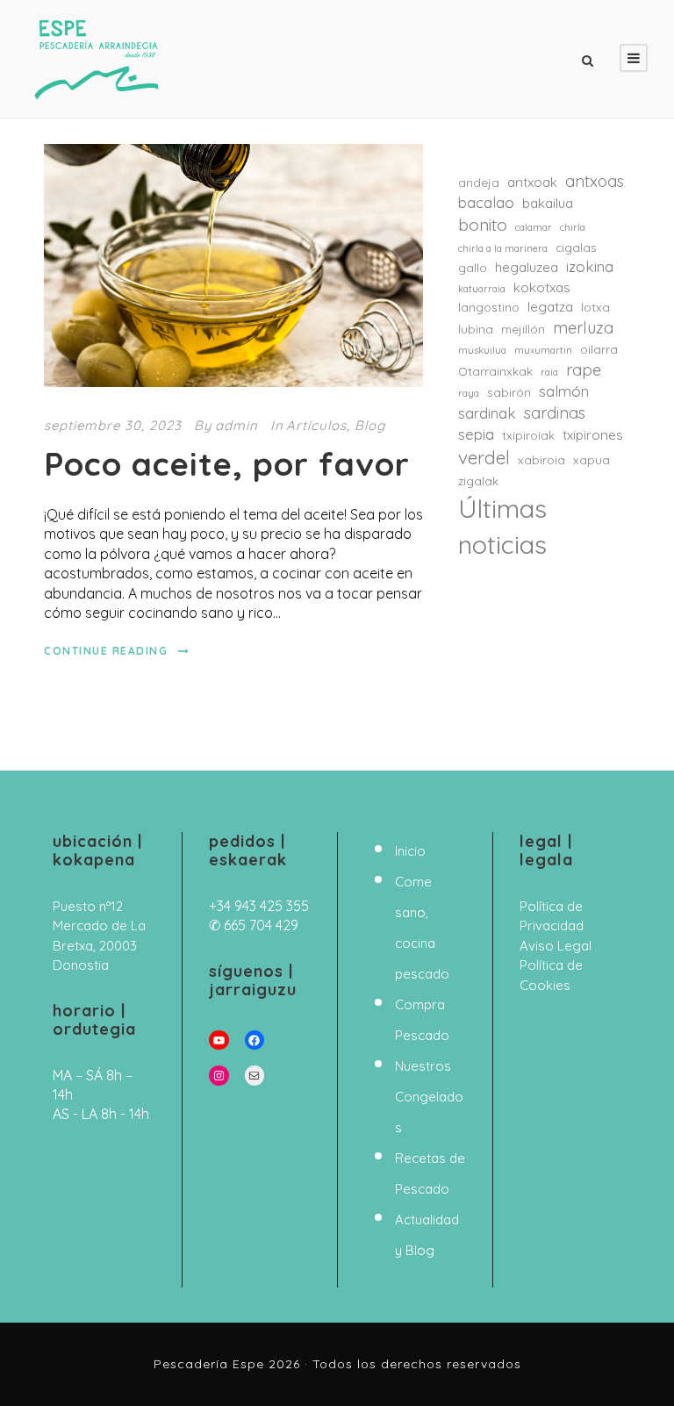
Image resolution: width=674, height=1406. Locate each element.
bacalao (486, 202)
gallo (472, 268)
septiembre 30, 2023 (113, 425)
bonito (482, 224)
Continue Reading (106, 650)
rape (583, 370)
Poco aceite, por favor (227, 463)
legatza (550, 306)
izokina (589, 266)
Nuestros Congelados (429, 1097)
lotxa (595, 307)
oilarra (599, 349)
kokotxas (541, 287)
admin (236, 425)
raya (468, 393)
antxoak (532, 182)
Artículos (316, 425)
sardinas (554, 413)
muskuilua (482, 350)
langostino (489, 307)
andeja (478, 183)
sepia (476, 434)
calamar (533, 227)
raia (549, 372)
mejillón (523, 329)
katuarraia (482, 289)
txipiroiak (528, 435)
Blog (370, 425)
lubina (475, 329)
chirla (572, 227)
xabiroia (541, 460)
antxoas (594, 181)
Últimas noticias (502, 526)
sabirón (509, 392)
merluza (583, 328)
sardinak (487, 413)
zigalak (478, 481)
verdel (484, 457)
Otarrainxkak (495, 371)
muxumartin (543, 350)
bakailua (547, 203)
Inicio (410, 851)
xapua (591, 460)
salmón (564, 391)
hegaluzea (526, 267)
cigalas (576, 247)
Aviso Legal (556, 945)
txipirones (593, 435)
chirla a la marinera (503, 248)
